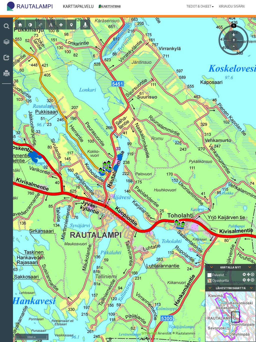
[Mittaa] (41, 25)
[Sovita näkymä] (61, 25)
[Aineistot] (6, 42)
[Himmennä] (30, 25)
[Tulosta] (6, 74)
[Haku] (6, 26)
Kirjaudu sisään (231, 6)
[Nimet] (51, 25)
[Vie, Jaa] (6, 58)
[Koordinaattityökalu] (71, 25)
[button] (200, 5)
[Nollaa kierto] (234, 40)
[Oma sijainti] (85, 25)
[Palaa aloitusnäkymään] (20, 25)
